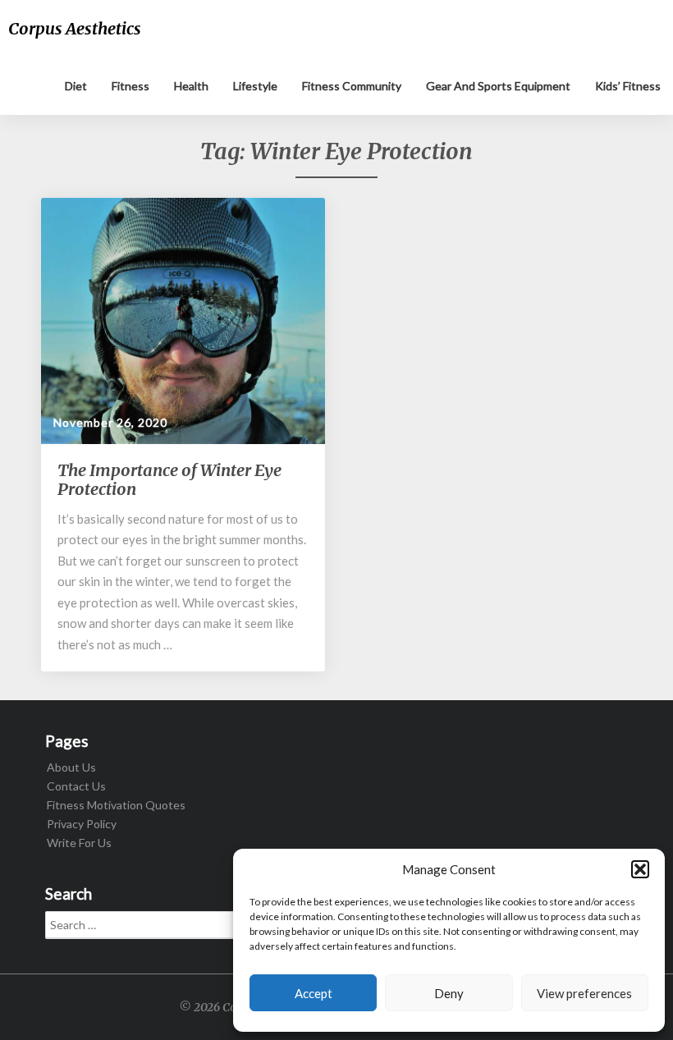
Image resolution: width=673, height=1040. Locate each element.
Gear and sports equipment (498, 86)
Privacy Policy (82, 824)
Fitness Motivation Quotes (116, 805)
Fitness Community (351, 86)
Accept (313, 993)
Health (191, 86)
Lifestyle (255, 86)
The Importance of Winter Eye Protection (169, 479)
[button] (640, 869)
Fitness (130, 86)
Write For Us (79, 843)
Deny (449, 993)
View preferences (584, 993)
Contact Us (76, 786)
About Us (71, 767)
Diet (76, 86)
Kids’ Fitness (628, 86)
